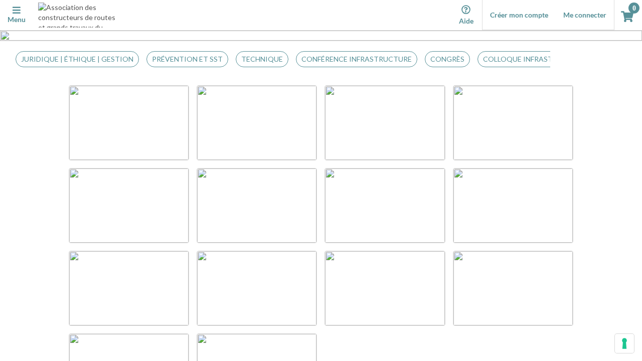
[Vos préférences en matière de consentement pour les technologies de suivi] (624, 343)
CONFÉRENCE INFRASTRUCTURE (356, 59)
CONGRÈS (447, 59)
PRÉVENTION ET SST (187, 59)
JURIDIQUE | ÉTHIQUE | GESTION (77, 59)
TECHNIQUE (262, 59)
